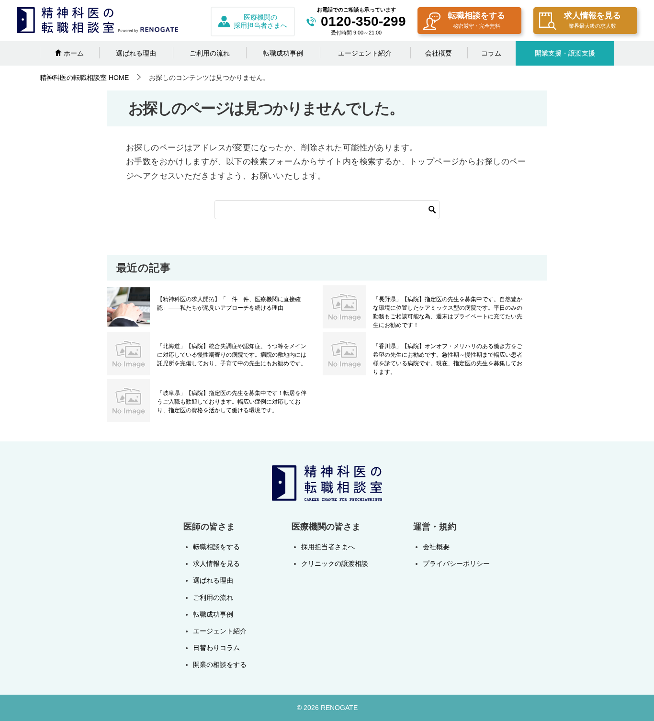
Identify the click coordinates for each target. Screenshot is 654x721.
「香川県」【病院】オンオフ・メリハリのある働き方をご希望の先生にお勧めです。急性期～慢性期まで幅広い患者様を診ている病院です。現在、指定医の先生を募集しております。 (447, 359)
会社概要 (438, 53)
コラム (491, 53)
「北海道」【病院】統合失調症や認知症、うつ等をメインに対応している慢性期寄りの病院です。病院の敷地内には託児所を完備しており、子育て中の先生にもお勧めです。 (231, 355)
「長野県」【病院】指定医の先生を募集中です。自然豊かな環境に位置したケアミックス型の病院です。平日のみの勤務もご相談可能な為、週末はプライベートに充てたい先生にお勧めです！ (447, 312)
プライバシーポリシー (456, 563)
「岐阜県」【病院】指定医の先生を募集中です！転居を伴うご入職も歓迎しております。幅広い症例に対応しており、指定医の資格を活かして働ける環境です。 (231, 402)
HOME (84, 77)
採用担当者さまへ (328, 547)
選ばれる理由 (136, 53)
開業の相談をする (220, 664)
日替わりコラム (216, 648)
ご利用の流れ (210, 53)
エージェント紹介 (365, 53)
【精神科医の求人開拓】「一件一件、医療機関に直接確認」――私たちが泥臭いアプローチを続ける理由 (229, 303)
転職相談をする (476, 20)
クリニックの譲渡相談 (334, 563)
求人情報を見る (592, 20)
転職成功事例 (283, 53)
